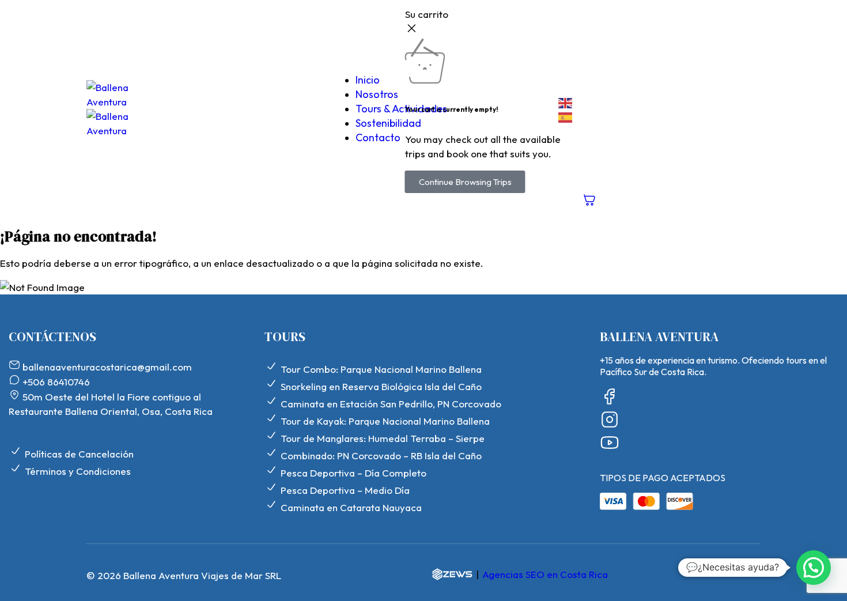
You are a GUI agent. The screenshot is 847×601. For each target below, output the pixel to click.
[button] (813, 567)
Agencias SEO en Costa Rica (545, 574)
